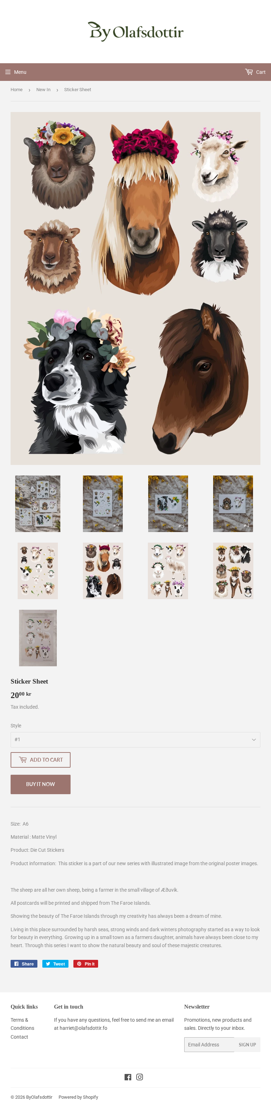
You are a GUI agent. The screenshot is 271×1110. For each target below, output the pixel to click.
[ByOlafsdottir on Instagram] (139, 1078)
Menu (20, 72)
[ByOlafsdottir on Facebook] (128, 1078)
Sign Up (247, 1044)
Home (17, 89)
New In (43, 89)
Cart (260, 72)
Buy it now (40, 784)
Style (16, 725)
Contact (19, 1037)
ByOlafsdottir (39, 1097)
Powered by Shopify (78, 1097)
